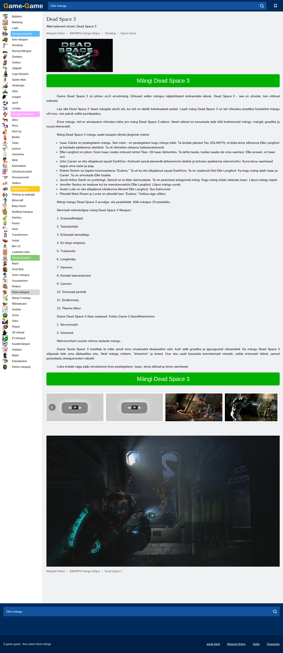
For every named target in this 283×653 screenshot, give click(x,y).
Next (273, 407)
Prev (52, 407)
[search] (262, 6)
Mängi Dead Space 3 (163, 80)
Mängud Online (236, 644)
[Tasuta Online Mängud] (23, 5)
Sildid (256, 644)
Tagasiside (273, 644)
